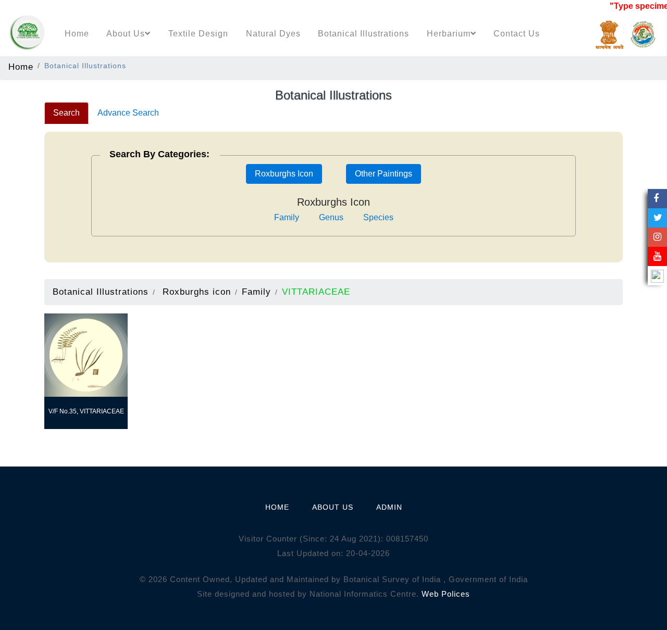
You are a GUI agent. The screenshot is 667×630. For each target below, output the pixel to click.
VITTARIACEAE (316, 291)
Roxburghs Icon (284, 173)
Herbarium (449, 33)
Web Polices (446, 593)
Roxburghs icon (197, 291)
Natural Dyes (273, 33)
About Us (125, 33)
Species (378, 217)
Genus (331, 217)
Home (77, 33)
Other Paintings (383, 173)
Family (286, 217)
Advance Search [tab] (128, 112)
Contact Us (516, 33)
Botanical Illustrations (363, 33)
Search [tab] (66, 112)
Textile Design (198, 33)
